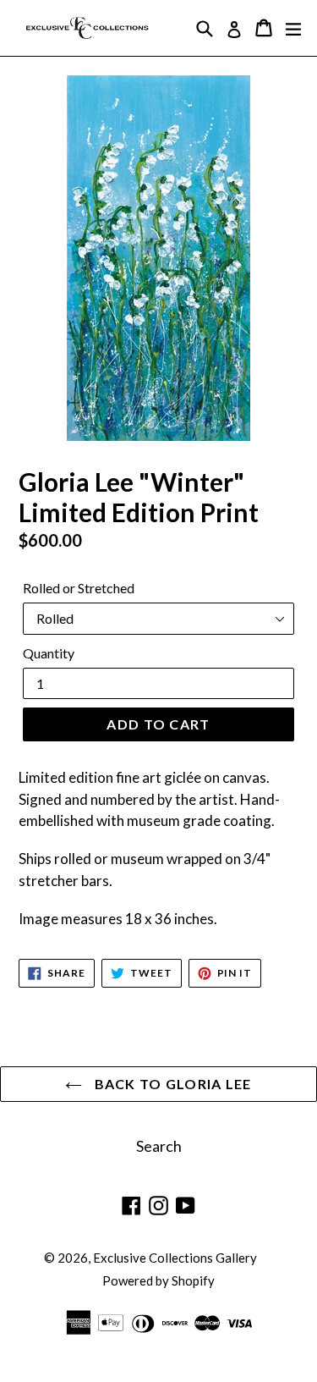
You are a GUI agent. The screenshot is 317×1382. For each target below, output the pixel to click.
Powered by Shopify (158, 1280)
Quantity (48, 653)
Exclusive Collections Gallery (175, 1257)
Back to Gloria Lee (170, 1084)
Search (159, 1146)
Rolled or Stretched (78, 588)
